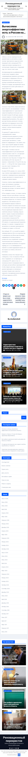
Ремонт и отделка (6, 483)
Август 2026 (5, 498)
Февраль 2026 (5, 520)
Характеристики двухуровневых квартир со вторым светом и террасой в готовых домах (13, 347)
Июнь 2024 (5, 560)
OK (19, 754)
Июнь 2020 (5, 596)
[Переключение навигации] (2, 6)
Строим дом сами (6, 487)
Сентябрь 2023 (6, 588)
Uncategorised (5, 462)
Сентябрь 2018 (5, 610)
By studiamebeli (10, 36)
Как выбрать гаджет (7, 476)
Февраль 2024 (5, 574)
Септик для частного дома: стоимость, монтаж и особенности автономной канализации (13, 373)
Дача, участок (5, 473)
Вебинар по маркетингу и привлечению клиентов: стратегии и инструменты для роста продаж (12, 399)
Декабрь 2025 (5, 527)
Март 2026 (4, 516)
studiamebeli (15, 319)
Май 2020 (4, 599)
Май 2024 (4, 563)
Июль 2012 (4, 632)
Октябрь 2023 (5, 585)
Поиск (5, 413)
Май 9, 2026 (17, 376)
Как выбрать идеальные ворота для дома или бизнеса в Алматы (13, 704)
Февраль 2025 (5, 538)
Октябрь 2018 (5, 606)
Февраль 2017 (5, 628)
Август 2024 (5, 552)
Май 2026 (4, 509)
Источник (4, 278)
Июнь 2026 (5, 506)
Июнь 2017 (4, 617)
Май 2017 (4, 621)
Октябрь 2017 (5, 614)
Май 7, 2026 (17, 401)
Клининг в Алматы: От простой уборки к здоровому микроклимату (12, 434)
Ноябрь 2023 (5, 581)
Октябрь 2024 (5, 549)
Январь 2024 (5, 578)
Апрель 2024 (5, 567)
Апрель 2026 (5, 513)
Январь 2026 (5, 524)
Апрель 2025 (5, 531)
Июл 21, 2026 (17, 350)
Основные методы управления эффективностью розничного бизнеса (11, 429)
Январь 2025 (5, 542)
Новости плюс (5, 480)
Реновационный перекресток (14, 4)
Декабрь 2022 (5, 592)
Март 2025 (4, 534)
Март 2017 (4, 624)
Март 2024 (4, 570)
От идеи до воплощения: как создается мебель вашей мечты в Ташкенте (14, 445)
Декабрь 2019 (5, 603)
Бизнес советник (6, 465)
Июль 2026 (5, 502)
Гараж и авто (6, 22)
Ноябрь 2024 (5, 545)
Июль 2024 (5, 556)
